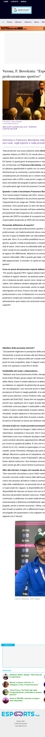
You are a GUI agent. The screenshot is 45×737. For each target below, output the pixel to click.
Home (6, 1)
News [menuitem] (36, 22)
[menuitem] (3, 22)
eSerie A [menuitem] (27, 22)
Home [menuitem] (9, 22)
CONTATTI (14, 1)
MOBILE (23, 1)
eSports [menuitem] (18, 22)
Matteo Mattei (9, 129)
